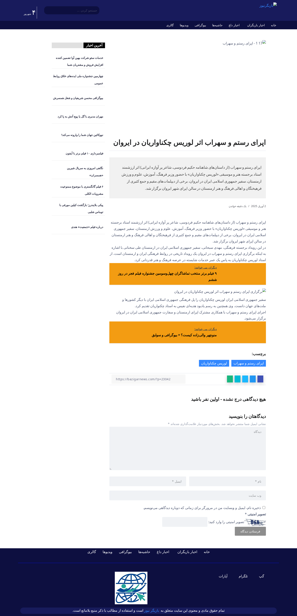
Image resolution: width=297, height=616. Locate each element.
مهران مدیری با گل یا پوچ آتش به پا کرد (80, 116)
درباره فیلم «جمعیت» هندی (87, 227)
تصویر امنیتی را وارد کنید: (226, 521)
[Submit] (47, 10)
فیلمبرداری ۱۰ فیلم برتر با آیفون (84, 153)
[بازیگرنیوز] (268, 5)
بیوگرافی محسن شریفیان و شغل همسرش (78, 98)
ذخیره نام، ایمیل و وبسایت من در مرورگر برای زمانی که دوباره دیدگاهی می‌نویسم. (202, 507)
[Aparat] (226, 576)
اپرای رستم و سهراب (249, 363)
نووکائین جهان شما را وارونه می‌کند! (82, 135)
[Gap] (264, 576)
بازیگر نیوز (152, 610)
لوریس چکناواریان (214, 363)
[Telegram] (246, 576)
